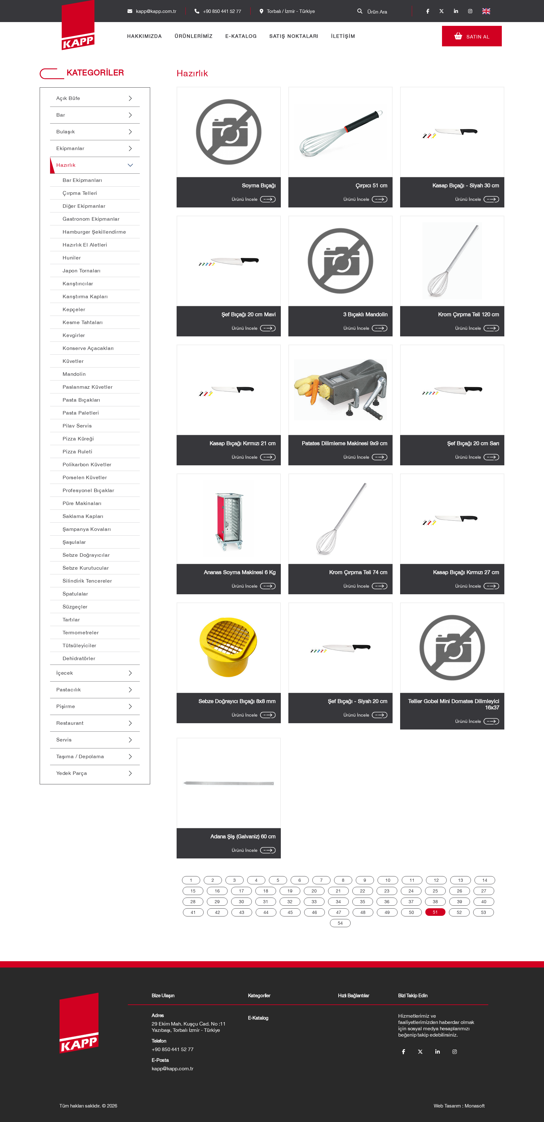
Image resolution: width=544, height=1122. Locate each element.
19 (289, 890)
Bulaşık (65, 131)
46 (314, 912)
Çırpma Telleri (80, 193)
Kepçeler (74, 309)
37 (411, 901)
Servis (64, 739)
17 (241, 890)
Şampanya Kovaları (87, 529)
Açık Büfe (68, 98)
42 (217, 912)
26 (459, 890)
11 (412, 880)
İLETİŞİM (343, 36)
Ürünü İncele (245, 199)
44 (266, 912)
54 (340, 923)
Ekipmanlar (70, 148)
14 (484, 880)
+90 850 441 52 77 (221, 11)
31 (265, 901)
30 (241, 901)
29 (217, 901)
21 (338, 890)
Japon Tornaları (82, 270)
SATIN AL (477, 36)
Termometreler (81, 632)
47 (338, 912)
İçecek (64, 673)
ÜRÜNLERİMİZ (194, 36)
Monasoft (475, 1105)
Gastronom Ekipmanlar (91, 219)
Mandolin (74, 374)
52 (459, 912)
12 (436, 880)
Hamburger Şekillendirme (94, 232)
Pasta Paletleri (81, 413)
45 (290, 912)
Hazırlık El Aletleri (85, 244)
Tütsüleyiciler (79, 645)
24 (411, 890)
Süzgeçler (75, 606)
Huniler (72, 257)
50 (411, 912)
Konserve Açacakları (88, 348)
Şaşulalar (74, 542)
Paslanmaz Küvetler (87, 387)
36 (386, 901)
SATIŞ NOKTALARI (294, 36)
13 (460, 880)
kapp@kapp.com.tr (156, 11)
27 (483, 890)
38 (435, 901)
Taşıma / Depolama (80, 756)
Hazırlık (65, 165)
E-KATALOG (241, 36)
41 (193, 912)
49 (387, 912)
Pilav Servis (77, 425)
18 (265, 890)
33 (314, 901)
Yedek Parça (71, 773)
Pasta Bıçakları (81, 400)
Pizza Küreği (78, 438)
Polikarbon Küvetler (87, 464)
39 (459, 901)
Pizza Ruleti (78, 451)
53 (483, 912)
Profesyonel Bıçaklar (88, 490)
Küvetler (73, 361)
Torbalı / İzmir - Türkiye (290, 11)
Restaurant (70, 723)
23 (386, 890)
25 (435, 890)
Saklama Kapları (83, 516)
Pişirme (65, 706)
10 (387, 880)
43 (241, 912)
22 (362, 890)
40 (483, 901)
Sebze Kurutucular (86, 568)
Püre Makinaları (82, 503)
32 (289, 901)
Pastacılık (68, 689)
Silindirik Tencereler (87, 581)
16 (217, 890)
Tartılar (71, 619)
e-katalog (258, 1017)
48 (363, 912)
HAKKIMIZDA (144, 36)
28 (193, 901)
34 (338, 901)
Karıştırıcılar (78, 283)
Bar (60, 115)
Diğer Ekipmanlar (84, 206)
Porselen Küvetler (85, 477)
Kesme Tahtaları (83, 322)
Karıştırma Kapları (85, 296)
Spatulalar (75, 593)
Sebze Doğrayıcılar (86, 555)
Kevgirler (74, 335)
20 (314, 890)
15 (193, 890)
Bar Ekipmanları (82, 180)
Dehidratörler (79, 658)
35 (362, 901)
